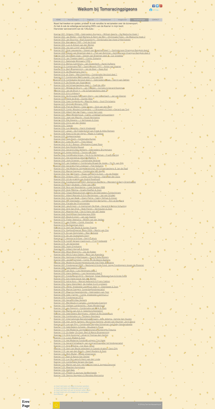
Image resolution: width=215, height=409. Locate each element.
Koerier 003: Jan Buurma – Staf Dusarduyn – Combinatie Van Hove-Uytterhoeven (92, 39)
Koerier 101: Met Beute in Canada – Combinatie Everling (80, 303)
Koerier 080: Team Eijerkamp (68, 246)
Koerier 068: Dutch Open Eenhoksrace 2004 (75, 214)
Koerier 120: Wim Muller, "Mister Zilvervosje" (75, 354)
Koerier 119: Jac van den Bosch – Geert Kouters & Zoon (80, 351)
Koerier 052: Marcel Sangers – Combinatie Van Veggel (79, 171)
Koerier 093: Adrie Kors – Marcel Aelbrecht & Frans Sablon (82, 281)
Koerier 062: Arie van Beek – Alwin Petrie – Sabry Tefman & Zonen (85, 198)
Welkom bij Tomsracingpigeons (107, 9)
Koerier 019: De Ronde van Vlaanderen (72, 82)
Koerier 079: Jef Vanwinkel (66, 244)
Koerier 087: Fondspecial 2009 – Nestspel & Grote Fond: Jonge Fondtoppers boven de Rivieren (99, 265)
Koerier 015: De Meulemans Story (70, 72)
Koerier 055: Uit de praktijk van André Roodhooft (77, 179)
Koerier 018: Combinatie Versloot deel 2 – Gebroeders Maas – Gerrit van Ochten (91, 80)
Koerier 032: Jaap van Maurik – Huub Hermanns (77, 117)
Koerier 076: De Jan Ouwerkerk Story (71, 235)
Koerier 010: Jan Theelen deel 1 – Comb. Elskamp (77, 58)
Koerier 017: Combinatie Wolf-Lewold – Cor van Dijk (78, 77)
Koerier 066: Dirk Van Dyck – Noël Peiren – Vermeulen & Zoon (83, 209)
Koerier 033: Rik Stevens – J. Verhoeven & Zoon (76, 120)
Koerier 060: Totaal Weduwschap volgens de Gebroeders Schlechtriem (87, 193)
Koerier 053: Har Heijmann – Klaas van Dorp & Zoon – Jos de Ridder (86, 174)
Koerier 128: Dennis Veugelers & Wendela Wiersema (79, 375)
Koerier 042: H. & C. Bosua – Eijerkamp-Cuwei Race (78, 144)
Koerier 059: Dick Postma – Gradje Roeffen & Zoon (78, 190)
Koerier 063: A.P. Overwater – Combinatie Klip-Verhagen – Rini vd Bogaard (89, 201)
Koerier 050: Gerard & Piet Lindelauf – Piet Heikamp (78, 166)
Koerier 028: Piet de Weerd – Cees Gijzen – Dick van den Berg (83, 107)
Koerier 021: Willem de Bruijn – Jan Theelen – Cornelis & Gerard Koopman (89, 88)
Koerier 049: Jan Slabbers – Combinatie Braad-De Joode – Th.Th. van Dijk (89, 163)
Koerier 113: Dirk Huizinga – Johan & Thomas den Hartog (81, 335)
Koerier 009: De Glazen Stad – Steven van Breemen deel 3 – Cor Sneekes (88, 56)
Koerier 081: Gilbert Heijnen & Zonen (71, 249)
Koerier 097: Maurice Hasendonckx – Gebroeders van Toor (81, 292)
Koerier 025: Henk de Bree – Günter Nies (73, 98)
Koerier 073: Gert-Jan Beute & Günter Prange (75, 227)
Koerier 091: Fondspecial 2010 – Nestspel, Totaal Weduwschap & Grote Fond (90, 276)
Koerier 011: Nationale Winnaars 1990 (72, 61)
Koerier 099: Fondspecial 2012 (68, 297)
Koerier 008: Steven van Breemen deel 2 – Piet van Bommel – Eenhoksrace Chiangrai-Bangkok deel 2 (102, 53)
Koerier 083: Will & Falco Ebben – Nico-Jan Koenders (79, 254)
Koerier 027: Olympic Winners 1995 (71, 104)
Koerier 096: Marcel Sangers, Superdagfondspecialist (79, 289)
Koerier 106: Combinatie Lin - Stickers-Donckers (77, 316)
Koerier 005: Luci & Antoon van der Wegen (74, 45)
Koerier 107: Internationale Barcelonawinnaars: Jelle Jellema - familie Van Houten (93, 319)
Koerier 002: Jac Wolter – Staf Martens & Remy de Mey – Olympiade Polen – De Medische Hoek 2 (99, 37)
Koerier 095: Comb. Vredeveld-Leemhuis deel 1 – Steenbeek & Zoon (86, 287)
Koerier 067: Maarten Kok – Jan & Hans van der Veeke (79, 211)
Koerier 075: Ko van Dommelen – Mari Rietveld (76, 233)
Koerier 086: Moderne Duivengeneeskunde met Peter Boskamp (84, 262)
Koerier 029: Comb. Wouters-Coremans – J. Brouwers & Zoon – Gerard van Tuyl (91, 109)
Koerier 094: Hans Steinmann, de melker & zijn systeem (80, 284)
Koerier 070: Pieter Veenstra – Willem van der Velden (79, 219)
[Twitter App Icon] (157, 5)
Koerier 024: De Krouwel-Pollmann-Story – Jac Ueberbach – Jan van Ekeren (90, 96)
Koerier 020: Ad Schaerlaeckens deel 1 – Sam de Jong (79, 85)
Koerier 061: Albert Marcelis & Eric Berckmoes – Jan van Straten (84, 195)
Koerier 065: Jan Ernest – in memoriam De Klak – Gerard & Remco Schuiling (90, 206)
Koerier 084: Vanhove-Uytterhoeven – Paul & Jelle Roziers (81, 257)
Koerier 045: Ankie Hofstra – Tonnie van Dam (75, 152)
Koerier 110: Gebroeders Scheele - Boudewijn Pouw (78, 327)
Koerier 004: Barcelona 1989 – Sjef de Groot (75, 42)
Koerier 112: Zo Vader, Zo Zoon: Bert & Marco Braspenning (81, 332)
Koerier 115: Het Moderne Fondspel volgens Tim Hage (79, 340)
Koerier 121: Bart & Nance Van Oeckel (71, 356)
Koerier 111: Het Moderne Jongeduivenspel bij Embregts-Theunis (85, 330)
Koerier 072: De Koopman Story (69, 225)
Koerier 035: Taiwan (63, 125)
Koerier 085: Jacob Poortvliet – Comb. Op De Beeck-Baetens (82, 260)
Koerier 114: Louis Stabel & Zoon (69, 338)
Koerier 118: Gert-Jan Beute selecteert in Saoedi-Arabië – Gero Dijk (86, 348)
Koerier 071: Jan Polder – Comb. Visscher (73, 222)
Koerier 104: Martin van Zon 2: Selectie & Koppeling (78, 311)
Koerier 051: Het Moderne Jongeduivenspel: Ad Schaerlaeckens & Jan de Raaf (91, 168)
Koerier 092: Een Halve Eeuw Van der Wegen (75, 278)
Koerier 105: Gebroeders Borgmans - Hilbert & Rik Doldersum (83, 313)
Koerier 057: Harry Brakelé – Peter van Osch (75, 184)
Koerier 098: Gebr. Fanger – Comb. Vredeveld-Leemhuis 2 (81, 295)
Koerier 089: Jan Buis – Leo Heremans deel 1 (75, 270)
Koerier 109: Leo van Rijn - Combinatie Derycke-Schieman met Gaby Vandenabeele (93, 324)
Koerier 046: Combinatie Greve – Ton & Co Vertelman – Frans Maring (86, 155)
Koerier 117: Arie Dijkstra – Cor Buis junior (74, 346)
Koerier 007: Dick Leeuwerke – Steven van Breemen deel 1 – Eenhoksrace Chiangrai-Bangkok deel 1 (101, 50)
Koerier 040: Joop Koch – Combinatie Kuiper (75, 139)
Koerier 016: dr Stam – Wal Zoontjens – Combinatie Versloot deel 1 (85, 74)
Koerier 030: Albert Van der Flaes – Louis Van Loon (78, 112)
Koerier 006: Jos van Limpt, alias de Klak (73, 47)
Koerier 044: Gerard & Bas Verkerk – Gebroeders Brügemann (83, 150)
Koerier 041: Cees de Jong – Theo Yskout (73, 141)
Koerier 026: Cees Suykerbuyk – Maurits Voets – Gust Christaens (84, 101)
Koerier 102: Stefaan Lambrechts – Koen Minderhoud (79, 305)
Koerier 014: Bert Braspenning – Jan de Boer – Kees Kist (81, 69)
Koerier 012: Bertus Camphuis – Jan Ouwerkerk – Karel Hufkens (84, 64)
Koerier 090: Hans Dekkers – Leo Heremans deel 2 (78, 273)
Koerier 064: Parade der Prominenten (72, 203)
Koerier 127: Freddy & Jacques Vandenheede (75, 373)
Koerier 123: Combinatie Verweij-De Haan (73, 362)
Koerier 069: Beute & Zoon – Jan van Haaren (75, 217)
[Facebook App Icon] (153, 5)
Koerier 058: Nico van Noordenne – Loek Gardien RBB (79, 187)
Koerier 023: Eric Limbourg (67, 93)
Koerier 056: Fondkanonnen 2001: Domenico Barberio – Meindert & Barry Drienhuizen (95, 182)
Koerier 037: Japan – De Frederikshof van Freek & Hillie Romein (84, 131)
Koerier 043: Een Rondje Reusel (69, 147)
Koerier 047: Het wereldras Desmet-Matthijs (75, 158)
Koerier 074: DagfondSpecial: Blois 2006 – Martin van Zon (81, 230)
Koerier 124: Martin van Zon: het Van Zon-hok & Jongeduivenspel (84, 364)
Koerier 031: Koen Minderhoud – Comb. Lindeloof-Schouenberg (84, 115)
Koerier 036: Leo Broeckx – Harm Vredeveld (74, 128)
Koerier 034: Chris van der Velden (70, 123)
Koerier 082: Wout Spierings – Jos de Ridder (75, 252)
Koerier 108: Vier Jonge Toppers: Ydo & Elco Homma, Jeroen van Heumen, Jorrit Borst (94, 321)
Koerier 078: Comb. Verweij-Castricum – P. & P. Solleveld (80, 241)
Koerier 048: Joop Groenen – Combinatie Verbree (77, 160)
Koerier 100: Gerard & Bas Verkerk (70, 300)
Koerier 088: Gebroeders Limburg (70, 268)
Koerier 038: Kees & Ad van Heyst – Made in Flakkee (78, 133)
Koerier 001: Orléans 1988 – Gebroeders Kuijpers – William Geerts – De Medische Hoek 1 (96, 34)
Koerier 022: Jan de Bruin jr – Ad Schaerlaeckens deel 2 (80, 90)
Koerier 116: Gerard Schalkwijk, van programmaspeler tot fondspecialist (88, 343)
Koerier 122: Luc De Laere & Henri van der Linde (77, 359)
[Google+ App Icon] (160, 5)
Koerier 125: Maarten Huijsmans (69, 367)
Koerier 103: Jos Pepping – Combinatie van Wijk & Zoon (80, 308)
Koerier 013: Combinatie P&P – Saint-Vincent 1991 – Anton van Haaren (87, 66)
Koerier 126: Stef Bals (64, 370)
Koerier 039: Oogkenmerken (67, 136)
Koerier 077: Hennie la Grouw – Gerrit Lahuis (75, 238)
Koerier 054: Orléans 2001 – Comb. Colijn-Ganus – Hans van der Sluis (87, 176)
